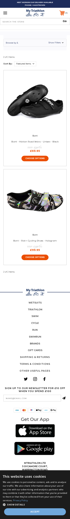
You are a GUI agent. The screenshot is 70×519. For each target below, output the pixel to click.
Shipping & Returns (35, 357)
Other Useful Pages (35, 370)
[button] (35, 43)
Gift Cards (35, 350)
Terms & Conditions (35, 364)
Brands (35, 343)
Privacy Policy (20, 500)
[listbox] (25, 63)
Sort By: (7, 63)
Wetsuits (35, 302)
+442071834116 (38, 5)
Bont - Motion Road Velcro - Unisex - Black (35, 141)
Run (35, 329)
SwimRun (35, 336)
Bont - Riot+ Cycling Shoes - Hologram (35, 240)
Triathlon (35, 309)
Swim (35, 316)
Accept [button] (34, 511)
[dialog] (35, 494)
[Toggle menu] (9, 13)
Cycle (35, 323)
